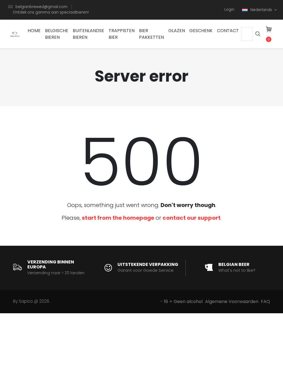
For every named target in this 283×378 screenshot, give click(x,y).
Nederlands (261, 9)
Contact (228, 30)
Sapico (26, 301)
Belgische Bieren (56, 33)
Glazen (176, 30)
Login (229, 9)
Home (34, 30)
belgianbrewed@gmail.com (41, 6)
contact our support (192, 218)
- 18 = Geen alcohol (181, 301)
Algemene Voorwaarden (231, 301)
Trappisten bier (122, 33)
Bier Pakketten (151, 33)
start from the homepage (118, 218)
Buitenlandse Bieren (88, 33)
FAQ (265, 301)
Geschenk (201, 30)
